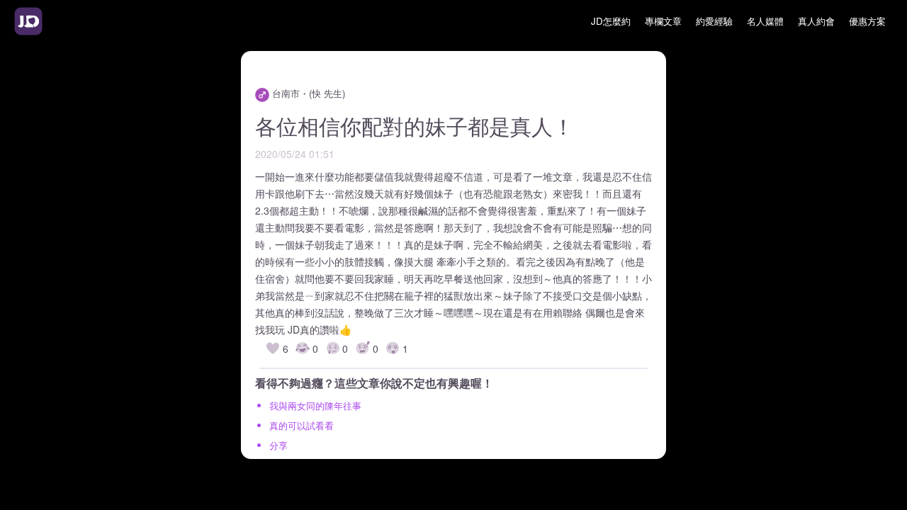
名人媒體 (765, 21)
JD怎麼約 (611, 21)
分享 (278, 445)
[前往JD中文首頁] (28, 21)
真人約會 (816, 21)
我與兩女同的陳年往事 (315, 405)
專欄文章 (663, 21)
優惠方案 (867, 21)
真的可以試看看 (301, 425)
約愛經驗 (714, 21)
